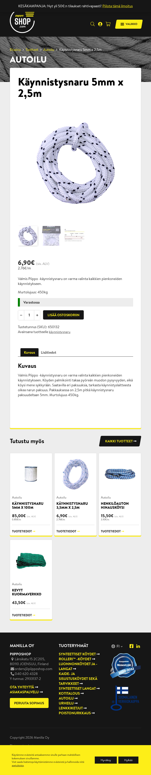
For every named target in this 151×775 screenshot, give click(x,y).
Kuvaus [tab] (29, 352)
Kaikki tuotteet (119, 441)
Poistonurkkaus (75, 713)
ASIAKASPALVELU (24, 692)
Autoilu (48, 49)
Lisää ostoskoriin (63, 315)
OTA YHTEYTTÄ (22, 687)
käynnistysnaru (59, 332)
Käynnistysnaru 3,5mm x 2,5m (72, 505)
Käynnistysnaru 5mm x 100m (27, 505)
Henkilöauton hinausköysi (115, 505)
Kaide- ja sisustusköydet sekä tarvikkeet (78, 678)
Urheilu (66, 703)
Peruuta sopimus (29, 703)
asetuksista (18, 765)
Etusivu (15, 49)
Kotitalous (69, 693)
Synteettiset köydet (77, 654)
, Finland (29, 661)
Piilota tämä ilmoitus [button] (117, 6)
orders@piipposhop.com (33, 668)
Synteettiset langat (77, 688)
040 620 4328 (26, 673)
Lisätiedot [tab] (48, 352)
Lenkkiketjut (71, 708)
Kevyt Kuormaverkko (26, 592)
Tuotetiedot (22, 531)
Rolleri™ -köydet (75, 659)
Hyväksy (106, 760)
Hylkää (128, 760)
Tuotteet (32, 49)
